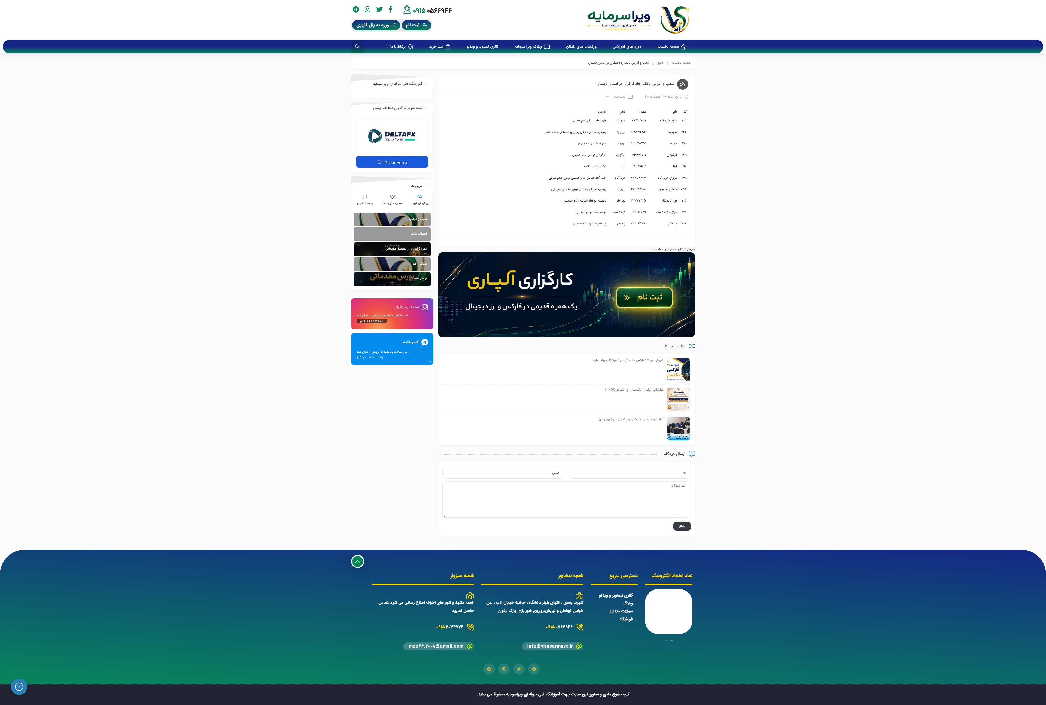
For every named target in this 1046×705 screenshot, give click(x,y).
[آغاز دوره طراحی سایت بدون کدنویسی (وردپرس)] (678, 429)
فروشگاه (626, 619)
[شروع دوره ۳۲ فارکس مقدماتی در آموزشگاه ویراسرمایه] (678, 370)
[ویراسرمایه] (639, 19)
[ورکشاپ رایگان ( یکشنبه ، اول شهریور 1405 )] (678, 399)
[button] (671, 640)
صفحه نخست (681, 63)
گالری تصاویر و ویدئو (616, 595)
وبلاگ (628, 603)
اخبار (660, 63)
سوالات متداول (621, 611)
